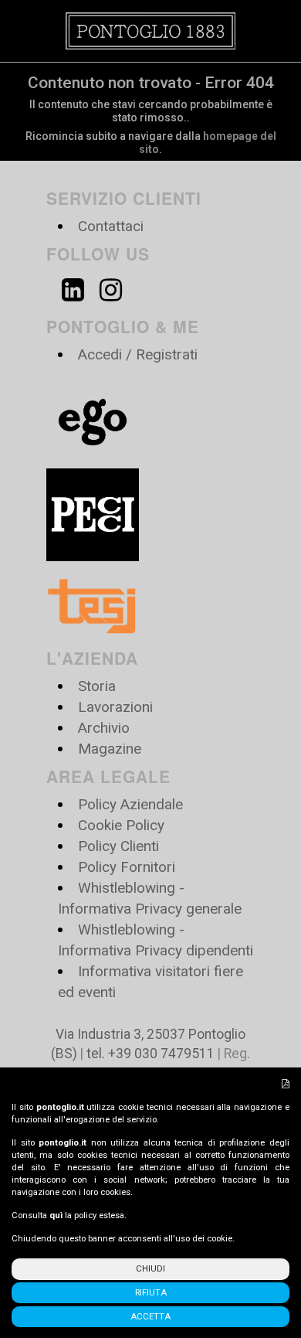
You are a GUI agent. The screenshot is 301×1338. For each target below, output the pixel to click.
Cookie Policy (121, 825)
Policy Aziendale (130, 804)
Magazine (109, 749)
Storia (97, 686)
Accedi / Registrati (138, 354)
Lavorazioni (115, 707)
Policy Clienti (118, 846)
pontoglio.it (60, 1107)
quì (56, 1215)
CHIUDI (150, 1269)
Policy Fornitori (126, 867)
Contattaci (111, 226)
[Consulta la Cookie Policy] (285, 1084)
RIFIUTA (151, 1293)
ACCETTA (150, 1317)
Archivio (104, 728)
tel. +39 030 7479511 (150, 1053)
